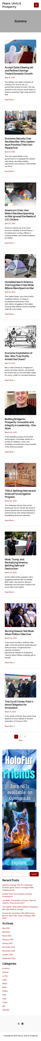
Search (34, 874)
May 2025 (6, 928)
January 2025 (7, 943)
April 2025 (6, 932)
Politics (5, 991)
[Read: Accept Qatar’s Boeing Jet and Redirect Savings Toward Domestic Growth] (20, 51)
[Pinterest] (22, 1024)
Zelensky (5, 1010)
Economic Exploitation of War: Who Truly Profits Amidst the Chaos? (18, 356)
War (3, 1006)
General (5, 972)
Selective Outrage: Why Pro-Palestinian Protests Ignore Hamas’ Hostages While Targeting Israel (18, 887)
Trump (4, 1002)
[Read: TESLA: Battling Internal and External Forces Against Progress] (20, 475)
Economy (6, 968)
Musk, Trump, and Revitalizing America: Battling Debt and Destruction (16, 564)
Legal (4, 980)
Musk (4, 987)
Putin (4, 995)
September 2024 (8, 958)
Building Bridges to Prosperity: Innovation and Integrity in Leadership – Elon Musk (20, 423)
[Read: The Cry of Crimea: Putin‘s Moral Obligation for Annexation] (20, 685)
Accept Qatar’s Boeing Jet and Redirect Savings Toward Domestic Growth (19, 70)
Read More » (10, 100)
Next (22, 740)
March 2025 (6, 936)
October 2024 (7, 955)
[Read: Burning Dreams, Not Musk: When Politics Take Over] (20, 615)
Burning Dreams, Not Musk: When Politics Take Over (19, 632)
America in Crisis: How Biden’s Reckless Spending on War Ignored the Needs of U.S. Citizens (20, 215)
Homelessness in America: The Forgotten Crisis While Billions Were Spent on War (19, 285)
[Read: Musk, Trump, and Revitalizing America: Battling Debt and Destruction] (20, 543)
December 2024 (8, 947)
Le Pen (5, 976)
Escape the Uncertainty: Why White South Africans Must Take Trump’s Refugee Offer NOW (18, 915)
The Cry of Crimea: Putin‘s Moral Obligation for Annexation (19, 704)
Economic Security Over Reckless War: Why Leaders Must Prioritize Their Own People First (20, 143)
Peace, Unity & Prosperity (11, 4)
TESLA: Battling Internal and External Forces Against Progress (20, 494)
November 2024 (8, 951)
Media (4, 984)
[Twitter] (19, 1024)
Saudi (4, 999)
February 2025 (7, 940)
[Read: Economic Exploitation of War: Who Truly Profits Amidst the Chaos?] (20, 337)
